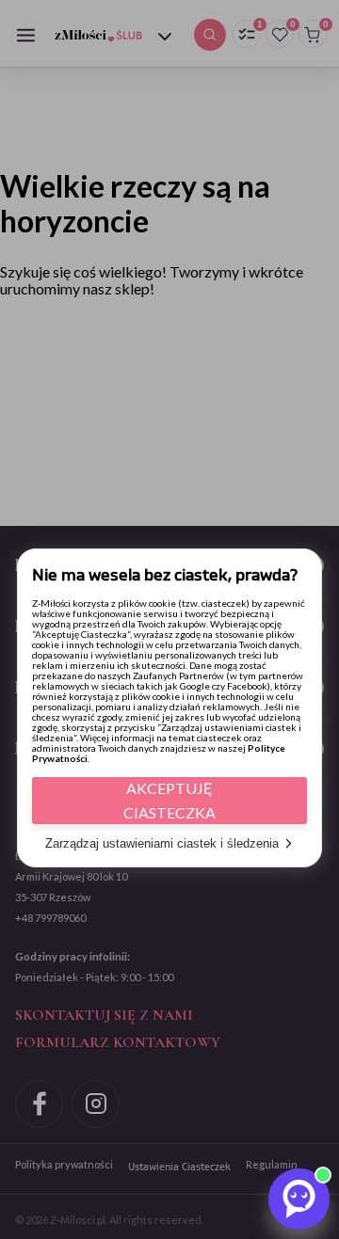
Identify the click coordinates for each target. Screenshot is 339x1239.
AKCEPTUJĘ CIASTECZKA (169, 800)
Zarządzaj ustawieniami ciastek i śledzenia (162, 843)
